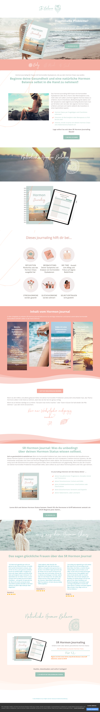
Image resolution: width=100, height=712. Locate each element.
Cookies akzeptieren (92, 709)
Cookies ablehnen (91, 705)
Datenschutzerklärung (62, 698)
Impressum (54, 698)
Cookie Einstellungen (79, 708)
